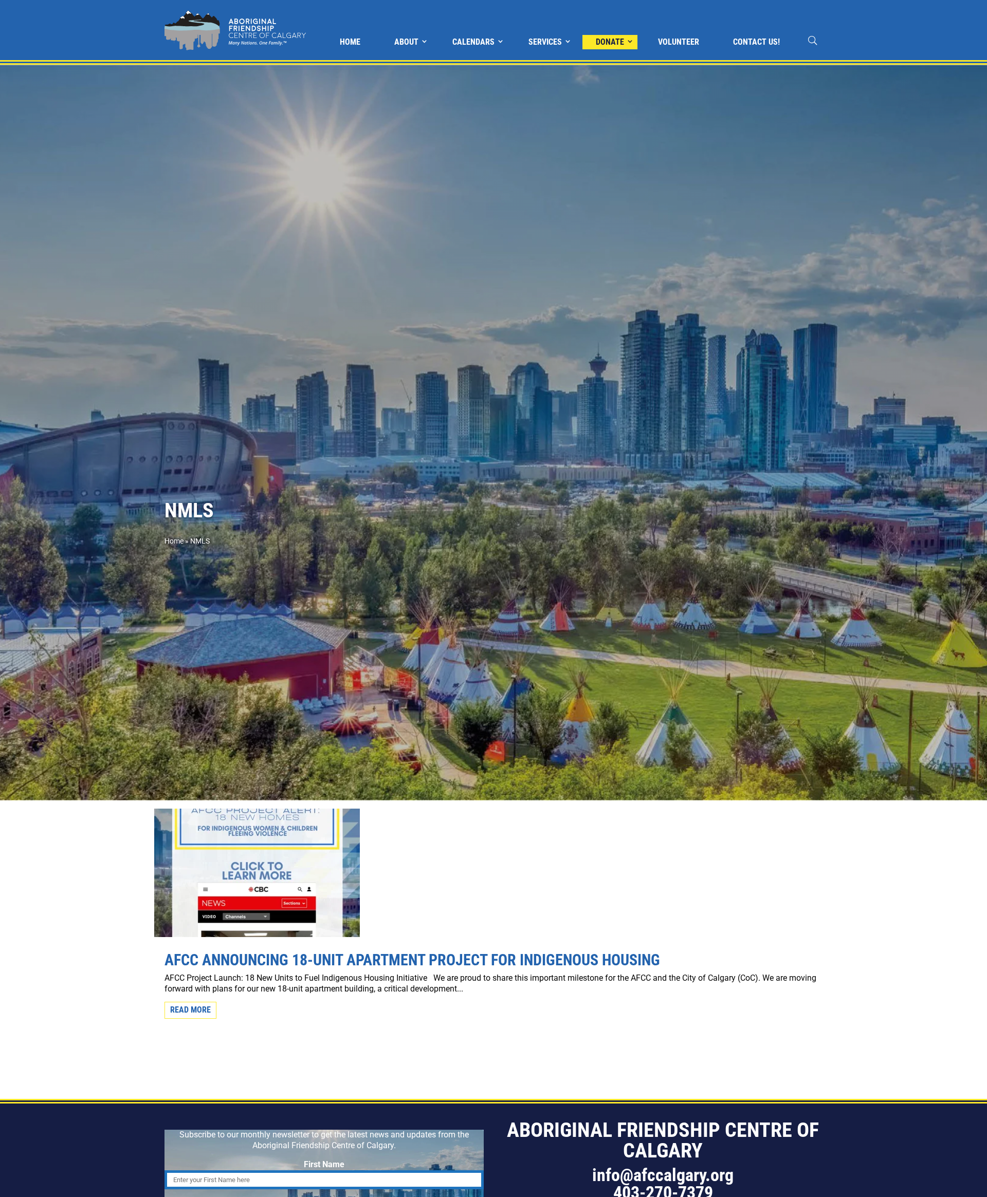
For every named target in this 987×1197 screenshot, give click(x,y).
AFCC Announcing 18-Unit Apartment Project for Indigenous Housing (412, 960)
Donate (610, 42)
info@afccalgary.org (663, 1175)
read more (190, 1010)
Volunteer (678, 42)
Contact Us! (756, 42)
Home (350, 42)
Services (545, 42)
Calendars (473, 42)
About (406, 42)
